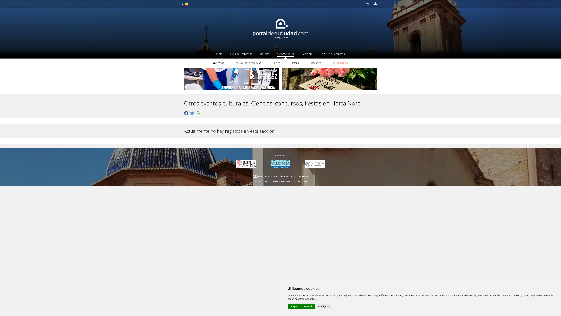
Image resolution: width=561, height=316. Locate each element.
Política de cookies (299, 182)
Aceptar (294, 306)
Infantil (295, 63)
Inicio (219, 54)
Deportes (316, 63)
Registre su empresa (332, 54)
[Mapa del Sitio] (375, 4)
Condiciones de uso (262, 182)
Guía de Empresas (241, 54)
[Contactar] (367, 4)
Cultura (276, 63)
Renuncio (308, 306)
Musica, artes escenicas (248, 63)
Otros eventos (340, 62)
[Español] (184, 4)
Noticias (264, 54)
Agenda (219, 63)
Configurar (323, 306)
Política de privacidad (281, 182)
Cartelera (307, 54)
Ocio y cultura (285, 54)
